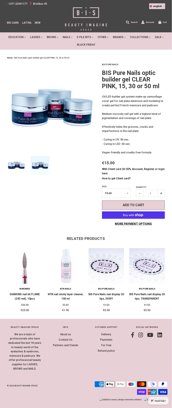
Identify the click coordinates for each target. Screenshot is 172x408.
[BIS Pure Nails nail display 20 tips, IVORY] (106, 266)
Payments (106, 339)
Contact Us (65, 339)
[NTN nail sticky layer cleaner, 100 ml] (65, 266)
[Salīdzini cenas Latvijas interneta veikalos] (121, 399)
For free (106, 345)
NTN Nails (65, 288)
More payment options (133, 223)
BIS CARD (13, 22)
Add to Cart (133, 205)
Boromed (24, 288)
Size (104, 186)
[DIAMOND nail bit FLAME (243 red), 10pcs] (25, 266)
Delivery (106, 334)
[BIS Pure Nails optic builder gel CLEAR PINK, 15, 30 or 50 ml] (16, 165)
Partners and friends (65, 345)
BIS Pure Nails (106, 288)
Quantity (141, 187)
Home (10, 58)
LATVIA (26, 22)
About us (65, 334)
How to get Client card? (116, 178)
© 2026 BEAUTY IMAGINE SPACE (22, 386)
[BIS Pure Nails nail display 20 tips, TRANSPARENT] (147, 266)
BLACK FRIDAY (86, 44)
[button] (157, 6)
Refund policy (106, 350)
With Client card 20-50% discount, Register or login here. (133, 171)
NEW (37, 22)
